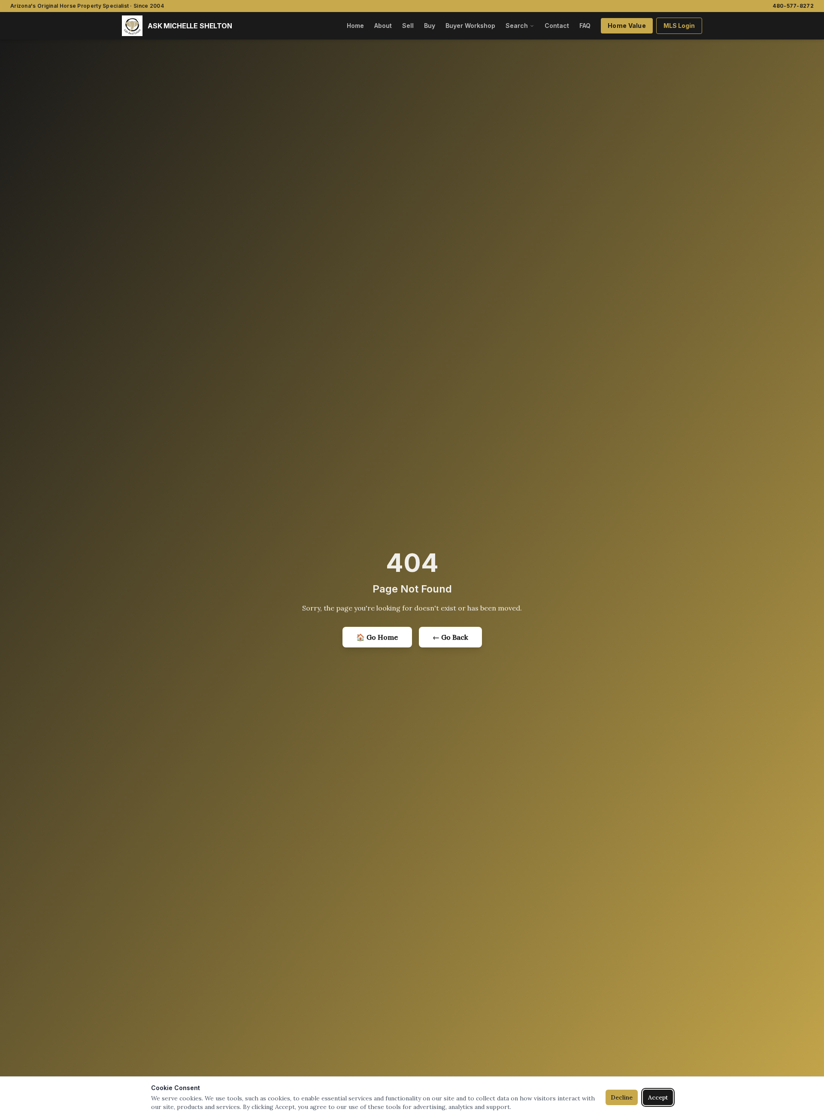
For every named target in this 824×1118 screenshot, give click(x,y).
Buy (429, 25)
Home (355, 25)
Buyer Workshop (470, 25)
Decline (622, 1097)
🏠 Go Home (377, 637)
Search (517, 25)
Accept (658, 1097)
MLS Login (679, 25)
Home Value (627, 25)
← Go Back (450, 637)
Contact (557, 25)
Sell (408, 25)
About (383, 25)
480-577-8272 (793, 6)
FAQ (585, 25)
